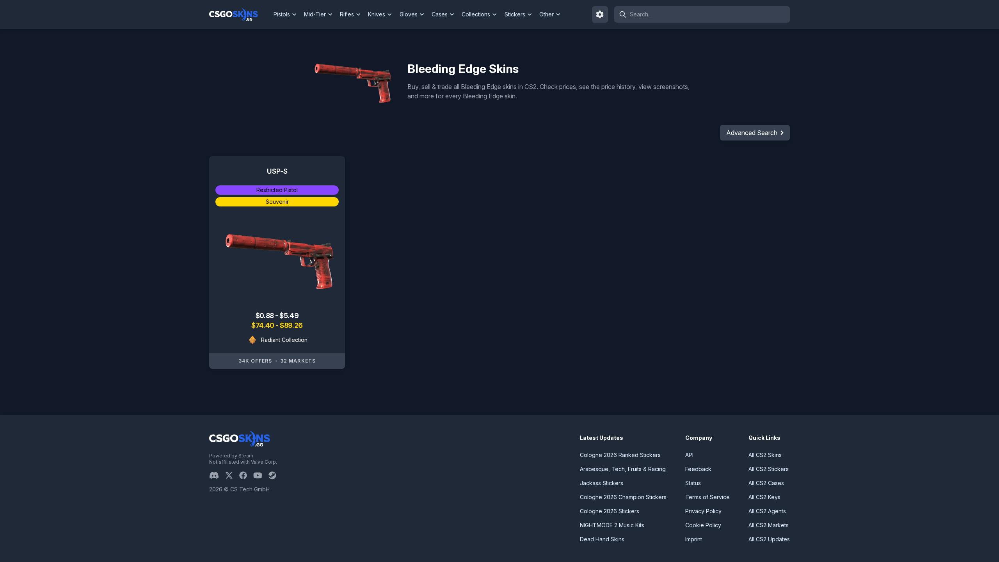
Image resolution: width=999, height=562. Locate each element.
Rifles (347, 14)
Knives (376, 14)
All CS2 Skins (765, 455)
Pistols (282, 14)
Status (693, 483)
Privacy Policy (703, 511)
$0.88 (265, 315)
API (689, 455)
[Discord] (217, 475)
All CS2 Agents (767, 511)
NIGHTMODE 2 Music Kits (612, 525)
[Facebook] (246, 475)
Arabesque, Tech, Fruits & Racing (623, 469)
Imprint (693, 539)
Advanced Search (751, 133)
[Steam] (275, 475)
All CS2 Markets (768, 525)
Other (546, 14)
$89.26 (291, 325)
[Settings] (600, 14)
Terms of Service (707, 497)
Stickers (515, 14)
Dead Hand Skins (602, 539)
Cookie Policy (703, 525)
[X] (232, 475)
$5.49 (289, 315)
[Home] (239, 14)
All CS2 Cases (766, 483)
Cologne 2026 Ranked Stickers (620, 455)
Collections (476, 14)
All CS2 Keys (764, 497)
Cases (440, 14)
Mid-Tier (315, 14)
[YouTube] (260, 475)
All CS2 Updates (769, 539)
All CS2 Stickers (768, 469)
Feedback (698, 469)
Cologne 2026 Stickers (609, 511)
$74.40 (263, 325)
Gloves (409, 14)
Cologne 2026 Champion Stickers (623, 497)
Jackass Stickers (601, 483)
